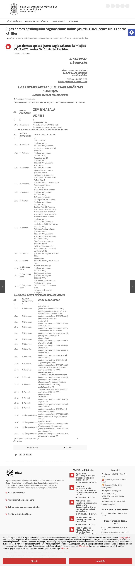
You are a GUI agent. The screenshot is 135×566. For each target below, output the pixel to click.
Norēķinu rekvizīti (16, 492)
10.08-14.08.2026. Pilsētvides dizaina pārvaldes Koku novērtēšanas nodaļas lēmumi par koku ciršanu (86, 533)
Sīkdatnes (83, 545)
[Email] (127, 6)
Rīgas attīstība (14, 21)
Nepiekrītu (100, 561)
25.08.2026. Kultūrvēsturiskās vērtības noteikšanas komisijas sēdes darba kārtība (86, 490)
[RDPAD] (33, 9)
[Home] (8, 38)
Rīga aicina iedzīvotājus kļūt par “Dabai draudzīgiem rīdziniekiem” (85, 476)
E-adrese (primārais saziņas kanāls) (114, 480)
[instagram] (122, 6)
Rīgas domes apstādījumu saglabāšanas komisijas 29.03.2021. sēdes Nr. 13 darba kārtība (49, 47)
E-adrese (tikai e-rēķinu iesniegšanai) (112, 486)
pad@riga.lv (116, 490)
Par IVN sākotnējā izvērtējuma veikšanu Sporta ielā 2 (86, 519)
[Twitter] (108, 6)
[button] (131, 32)
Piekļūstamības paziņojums (21, 500)
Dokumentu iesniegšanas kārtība (24, 507)
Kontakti (73, 21)
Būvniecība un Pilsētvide (36, 21)
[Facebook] (113, 6)
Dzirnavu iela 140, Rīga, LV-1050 (114, 475)
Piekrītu (34, 561)
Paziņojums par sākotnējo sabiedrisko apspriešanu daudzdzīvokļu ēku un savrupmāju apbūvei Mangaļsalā (86, 506)
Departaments (58, 21)
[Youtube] (117, 6)
